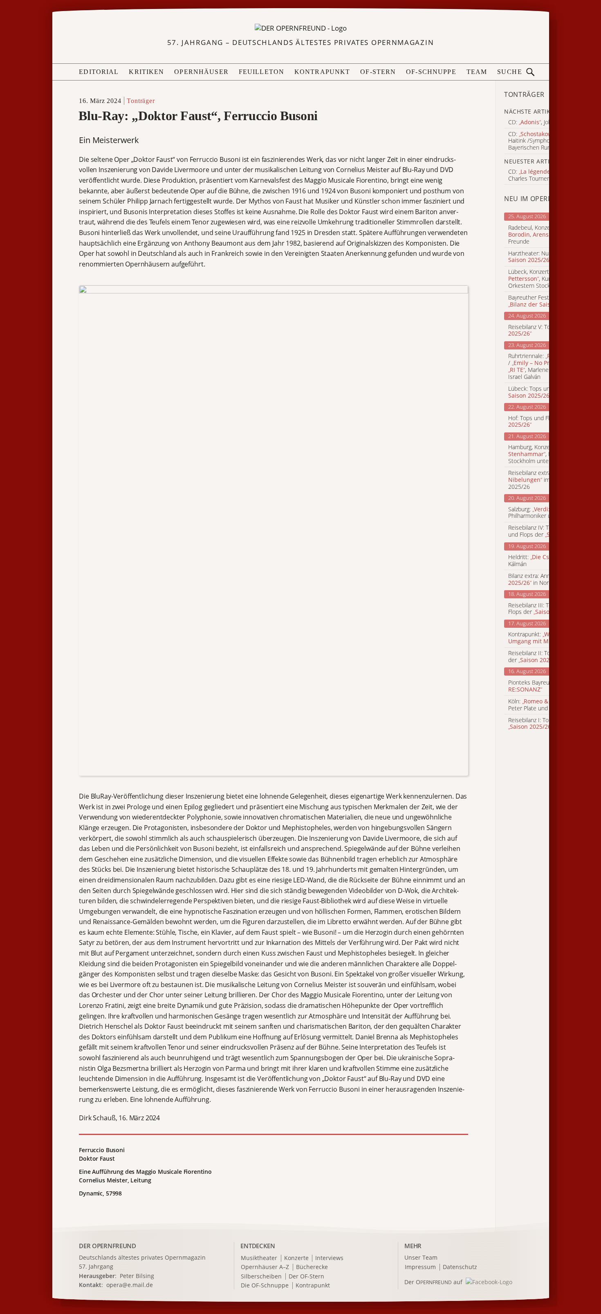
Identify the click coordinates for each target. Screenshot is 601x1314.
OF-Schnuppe (431, 71)
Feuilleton (261, 71)
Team (476, 71)
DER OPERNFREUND (107, 1246)
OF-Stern (378, 71)
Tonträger (141, 100)
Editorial (99, 71)
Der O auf (433, 1282)
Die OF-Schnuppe (265, 1285)
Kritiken (146, 71)
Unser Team (420, 1257)
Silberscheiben (261, 1276)
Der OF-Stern (306, 1276)
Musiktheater (259, 1258)
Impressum (420, 1267)
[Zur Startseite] (301, 27)
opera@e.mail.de (129, 1285)
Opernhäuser (201, 71)
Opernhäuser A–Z (265, 1267)
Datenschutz (460, 1267)
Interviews (329, 1258)
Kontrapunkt (322, 71)
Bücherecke (312, 1267)
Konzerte (296, 1258)
